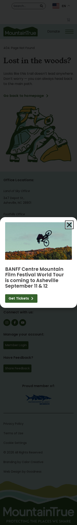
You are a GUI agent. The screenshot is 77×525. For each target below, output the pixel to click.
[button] (69, 224)
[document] (38, 262)
